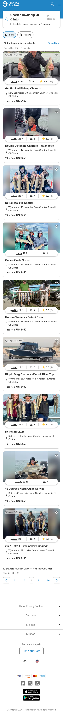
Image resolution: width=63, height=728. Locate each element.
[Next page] (56, 580)
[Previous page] (6, 580)
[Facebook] (23, 683)
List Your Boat (31, 651)
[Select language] (37, 661)
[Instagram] (37, 683)
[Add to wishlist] (56, 54)
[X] (30, 683)
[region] (31, 81)
